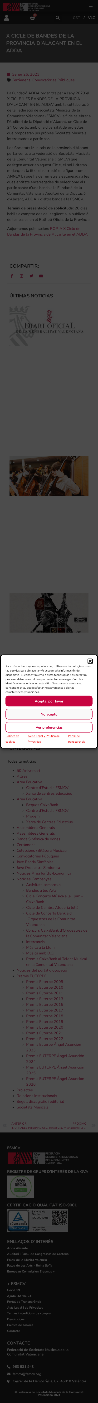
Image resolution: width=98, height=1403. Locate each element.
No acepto (49, 714)
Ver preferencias (49, 727)
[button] (90, 661)
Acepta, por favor (49, 701)
